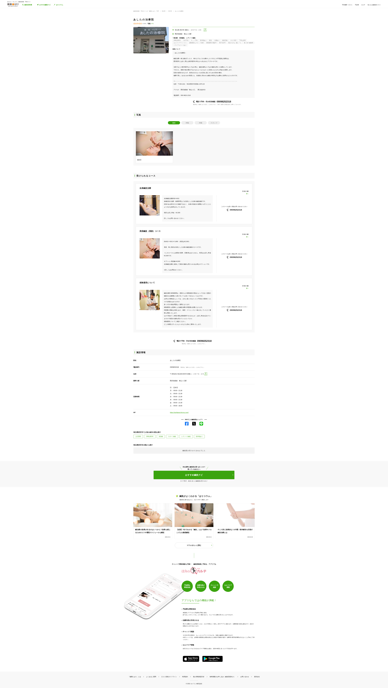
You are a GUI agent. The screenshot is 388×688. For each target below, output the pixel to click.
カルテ (363, 5)
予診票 (357, 5)
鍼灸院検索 (28, 5)
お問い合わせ (244, 676)
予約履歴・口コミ (347, 5)
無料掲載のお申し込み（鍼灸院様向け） (222, 676)
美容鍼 (161, 436)
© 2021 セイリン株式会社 (194, 683)
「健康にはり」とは (134, 676)
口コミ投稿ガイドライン (169, 676)
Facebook (187, 423)
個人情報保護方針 (198, 676)
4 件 (152, 23)
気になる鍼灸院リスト (374, 5)
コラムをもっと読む (194, 545)
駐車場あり (199, 436)
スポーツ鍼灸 (172, 436)
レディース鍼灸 (186, 436)
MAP (205, 30)
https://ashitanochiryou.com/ (179, 412)
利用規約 (185, 676)
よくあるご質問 (151, 676)
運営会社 (257, 676)
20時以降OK (149, 436)
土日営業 (138, 436)
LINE (201, 423)
